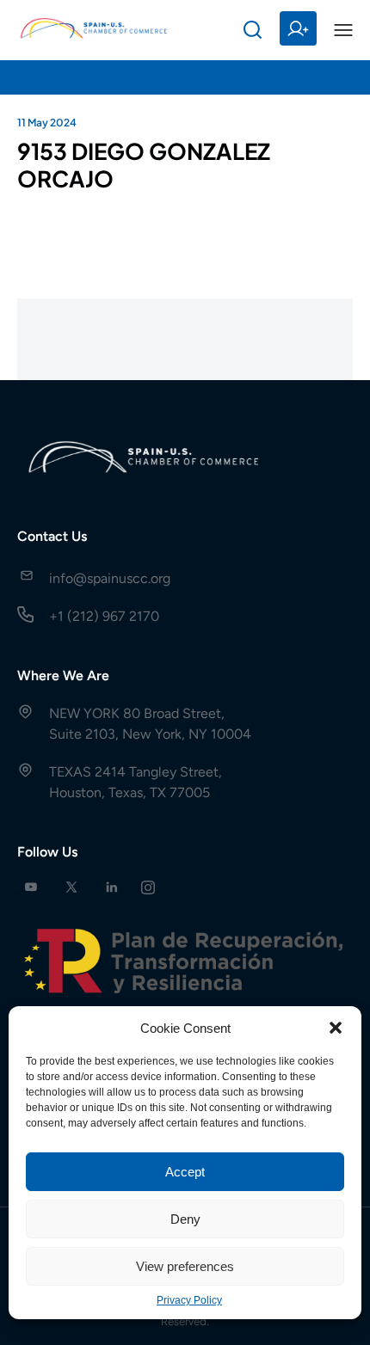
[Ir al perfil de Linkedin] (112, 887)
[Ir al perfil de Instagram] (148, 887)
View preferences (185, 1266)
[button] (335, 1027)
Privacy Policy (189, 1300)
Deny (185, 1219)
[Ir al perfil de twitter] (71, 887)
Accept (185, 1171)
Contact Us (52, 536)
